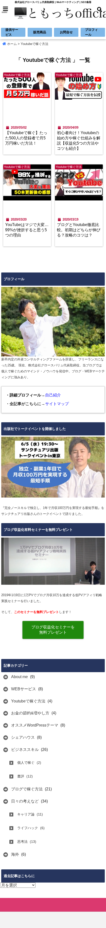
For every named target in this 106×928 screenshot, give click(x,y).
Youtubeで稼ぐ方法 (28, 701)
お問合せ (66, 32)
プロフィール (91, 32)
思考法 (22, 842)
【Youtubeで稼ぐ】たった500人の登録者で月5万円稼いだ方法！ (26, 137)
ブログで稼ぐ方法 (27, 789)
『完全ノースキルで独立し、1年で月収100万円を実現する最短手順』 (51, 508)
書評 (20, 776)
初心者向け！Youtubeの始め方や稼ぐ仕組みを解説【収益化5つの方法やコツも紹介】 (78, 140)
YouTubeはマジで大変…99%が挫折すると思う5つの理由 (27, 229)
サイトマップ (57, 404)
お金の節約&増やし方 (30, 713)
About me (19, 677)
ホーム (11, 44)
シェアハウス (23, 737)
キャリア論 (26, 814)
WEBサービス (23, 689)
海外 (15, 854)
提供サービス (11, 32)
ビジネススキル (25, 749)
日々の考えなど (25, 801)
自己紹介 (53, 395)
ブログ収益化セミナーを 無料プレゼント (53, 629)
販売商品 (39, 32)
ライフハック (27, 828)
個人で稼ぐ (26, 763)
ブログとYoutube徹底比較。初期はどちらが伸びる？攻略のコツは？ (78, 229)
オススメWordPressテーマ (34, 725)
